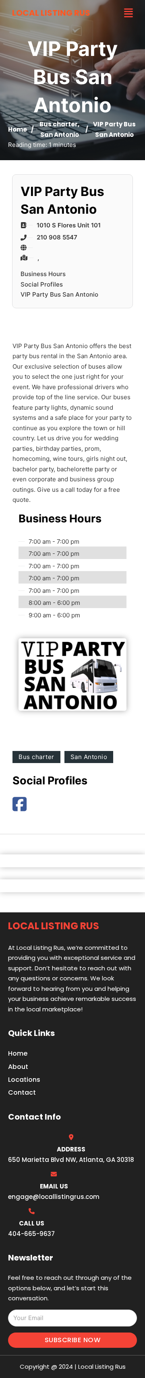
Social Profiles (42, 284)
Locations (24, 1079)
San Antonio (59, 134)
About (18, 1066)
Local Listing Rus (51, 13)
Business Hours (43, 274)
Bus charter (58, 124)
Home (17, 129)
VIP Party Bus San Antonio (59, 294)
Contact (22, 1092)
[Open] (128, 13)
